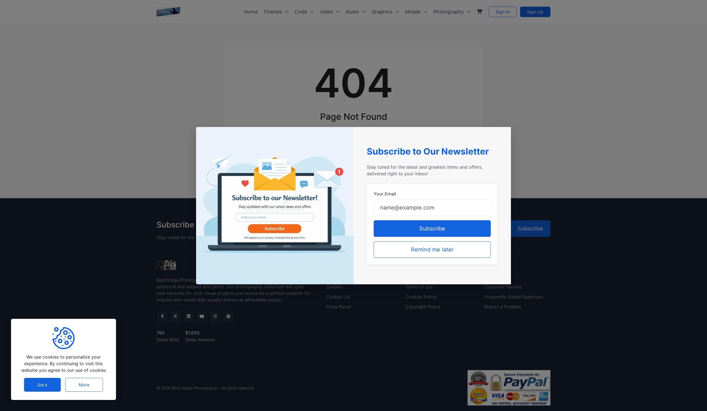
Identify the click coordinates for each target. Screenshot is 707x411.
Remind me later (432, 249)
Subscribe (432, 228)
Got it (42, 385)
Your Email (385, 194)
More (84, 385)
